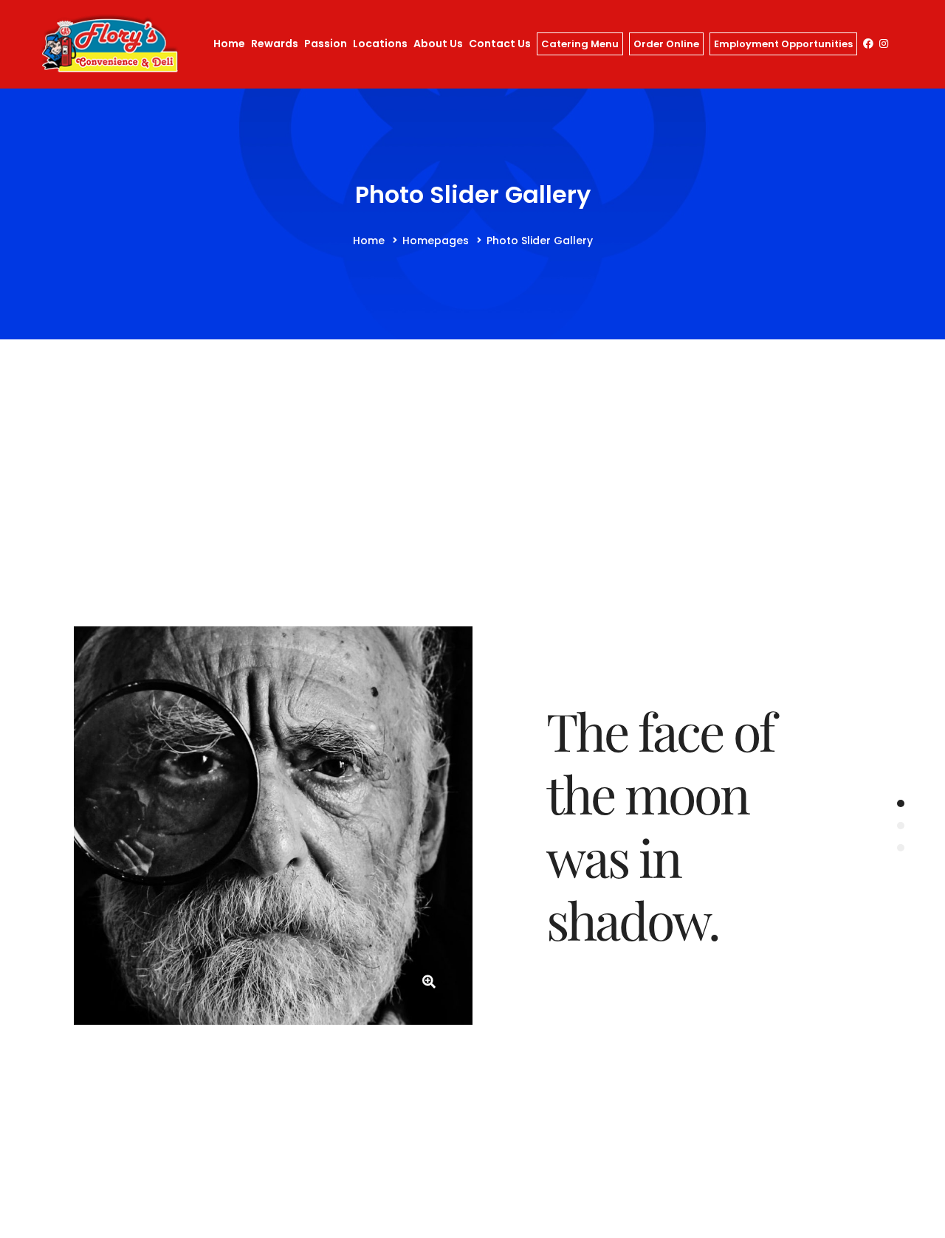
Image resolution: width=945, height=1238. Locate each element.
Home (369, 240)
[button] (900, 803)
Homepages (435, 240)
